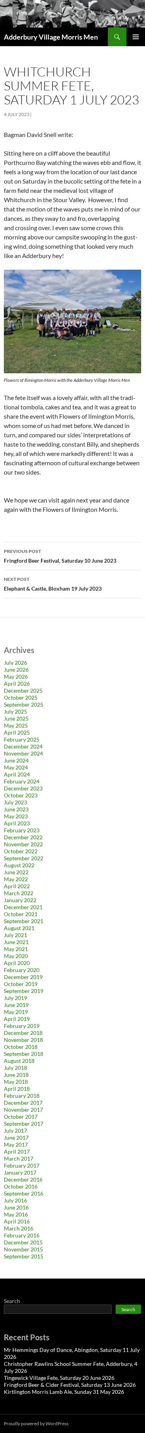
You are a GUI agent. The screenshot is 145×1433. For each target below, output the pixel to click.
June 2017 (16, 1137)
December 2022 (23, 837)
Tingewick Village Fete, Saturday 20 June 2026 (59, 1377)
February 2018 (21, 1095)
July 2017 (15, 1130)
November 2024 (23, 753)
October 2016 (21, 1186)
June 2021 (16, 942)
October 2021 (21, 914)
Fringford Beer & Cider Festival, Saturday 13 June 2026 (70, 1384)
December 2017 (23, 1102)
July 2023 (15, 802)
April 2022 (17, 886)
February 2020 (21, 970)
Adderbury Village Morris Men (51, 37)
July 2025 (15, 711)
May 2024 (16, 767)
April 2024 (17, 774)
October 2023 (21, 795)
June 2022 (16, 872)
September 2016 (23, 1193)
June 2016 (16, 1207)
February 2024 (21, 781)
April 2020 (17, 963)
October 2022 (21, 851)
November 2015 (23, 1249)
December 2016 (23, 1179)
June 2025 (16, 718)
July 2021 (15, 935)
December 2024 (23, 746)
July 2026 (15, 662)
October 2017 (21, 1116)
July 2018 (15, 1067)
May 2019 (16, 1011)
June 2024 (16, 760)
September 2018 (23, 1053)
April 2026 (17, 683)
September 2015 (23, 1256)
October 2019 (21, 984)
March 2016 (18, 1228)
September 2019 (23, 991)
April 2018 (17, 1088)
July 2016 (15, 1200)
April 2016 (17, 1221)
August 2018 (19, 1060)
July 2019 (15, 998)
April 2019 (17, 1018)
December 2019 (23, 977)
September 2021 (23, 921)
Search (12, 1301)
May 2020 (16, 956)
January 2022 (20, 900)
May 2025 (16, 725)
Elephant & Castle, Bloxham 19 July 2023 (53, 584)
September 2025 (23, 704)
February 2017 (21, 1165)
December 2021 (23, 907)
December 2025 (23, 690)
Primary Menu (135, 37)
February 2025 (21, 739)
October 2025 (21, 697)
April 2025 (17, 732)
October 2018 (21, 1046)
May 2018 (16, 1081)
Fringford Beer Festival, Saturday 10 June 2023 (60, 556)
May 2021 (16, 949)
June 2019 (16, 1005)
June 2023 (16, 809)
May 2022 (16, 879)
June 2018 (16, 1074)
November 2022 (23, 844)
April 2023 (17, 823)
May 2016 (16, 1214)
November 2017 (23, 1109)
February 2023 (21, 830)
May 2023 (16, 816)
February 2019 (21, 1025)
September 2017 (23, 1123)
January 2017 (20, 1172)
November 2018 (23, 1039)
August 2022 (19, 865)
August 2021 (19, 928)
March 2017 (18, 1158)
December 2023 (23, 788)
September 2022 (23, 858)
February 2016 (21, 1235)
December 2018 (23, 1032)
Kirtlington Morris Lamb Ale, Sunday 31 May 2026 (64, 1391)
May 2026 (16, 676)
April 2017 (17, 1151)
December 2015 (23, 1242)
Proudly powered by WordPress (36, 1423)
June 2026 (16, 669)
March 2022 (18, 893)
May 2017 (16, 1144)
